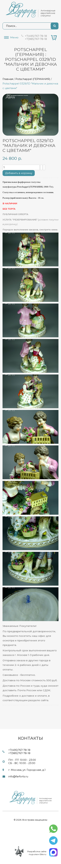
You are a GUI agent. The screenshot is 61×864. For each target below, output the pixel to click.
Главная (8, 79)
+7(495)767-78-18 (36, 35)
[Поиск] (54, 25)
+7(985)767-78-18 (36, 39)
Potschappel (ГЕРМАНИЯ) (32, 79)
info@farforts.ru (18, 776)
